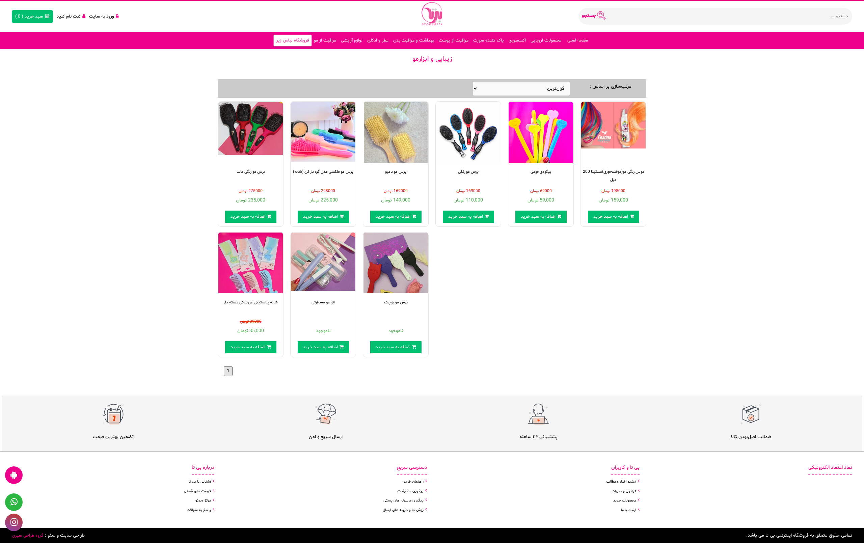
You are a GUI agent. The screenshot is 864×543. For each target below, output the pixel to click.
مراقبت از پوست (453, 40)
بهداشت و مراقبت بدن (413, 40)
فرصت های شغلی (197, 491)
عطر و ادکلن (377, 40)
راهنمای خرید (414, 481)
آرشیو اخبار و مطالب (621, 481)
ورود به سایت (101, 16)
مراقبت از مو (325, 40)
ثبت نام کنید (69, 16)
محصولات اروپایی (546, 40)
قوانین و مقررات (624, 491)
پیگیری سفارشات (410, 491)
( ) (29, 16)
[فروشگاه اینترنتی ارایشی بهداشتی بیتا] (432, 13)
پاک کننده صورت (488, 40)
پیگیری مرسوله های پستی (403, 500)
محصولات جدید (624, 500)
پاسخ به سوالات (199, 510)
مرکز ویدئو (203, 500)
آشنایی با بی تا (200, 481)
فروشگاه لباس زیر (292, 40)
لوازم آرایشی (351, 40)
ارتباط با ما (628, 510)
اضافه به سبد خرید (248, 217)
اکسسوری (517, 40)
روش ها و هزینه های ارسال (403, 510)
